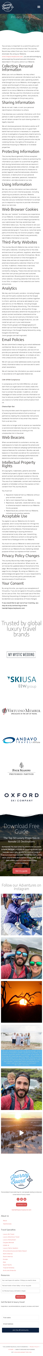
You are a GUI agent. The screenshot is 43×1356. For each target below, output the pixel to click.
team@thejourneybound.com (21, 1210)
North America (7, 1254)
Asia (4, 1262)
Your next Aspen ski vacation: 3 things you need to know (19, 1280)
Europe (5, 1259)
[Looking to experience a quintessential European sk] (21, 1133)
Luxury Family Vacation (10, 1248)
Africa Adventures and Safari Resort (15, 1251)
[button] (38, 7)
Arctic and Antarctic (9, 1270)
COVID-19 (6, 1245)
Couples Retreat (8, 1242)
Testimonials (7, 1224)
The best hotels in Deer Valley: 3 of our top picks (16, 1285)
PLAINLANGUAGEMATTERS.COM (22, 1352)
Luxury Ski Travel (8, 1234)
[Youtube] (25, 1199)
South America (8, 1256)
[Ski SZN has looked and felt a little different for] (21, 914)
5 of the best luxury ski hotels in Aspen (14, 1291)
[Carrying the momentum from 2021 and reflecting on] (21, 958)
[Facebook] (21, 1199)
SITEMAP (11, 1349)
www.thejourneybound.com (12, 56)
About (5, 1220)
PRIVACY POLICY (34, 1346)
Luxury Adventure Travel (11, 1237)
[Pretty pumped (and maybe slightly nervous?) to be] (21, 1089)
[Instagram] (18, 1199)
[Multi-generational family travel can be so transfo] (21, 1045)
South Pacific (7, 1265)
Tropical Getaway (8, 1268)
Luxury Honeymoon (9, 1240)
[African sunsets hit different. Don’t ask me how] (21, 1002)
